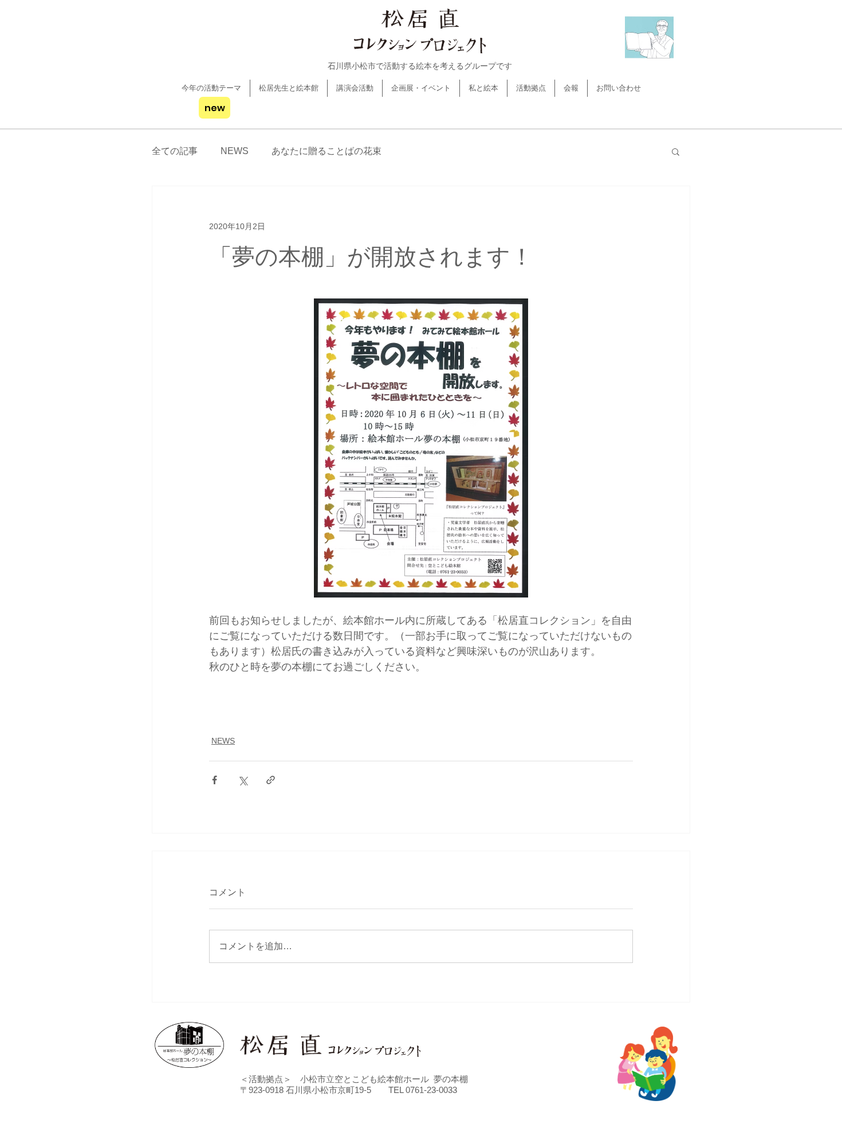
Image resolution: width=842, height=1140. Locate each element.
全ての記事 (175, 151)
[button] (675, 151)
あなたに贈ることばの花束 (326, 151)
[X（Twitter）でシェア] (242, 780)
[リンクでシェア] (270, 780)
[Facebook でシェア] (214, 780)
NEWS (235, 151)
